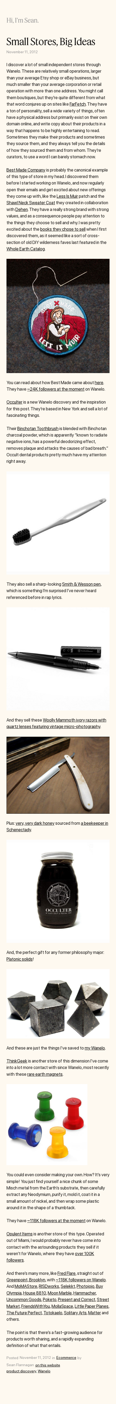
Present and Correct (76, 1299)
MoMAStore (26, 1286)
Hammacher (84, 1293)
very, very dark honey (35, 823)
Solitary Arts (75, 1312)
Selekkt (68, 1286)
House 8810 (34, 1293)
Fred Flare (66, 1273)
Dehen (21, 209)
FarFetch (78, 104)
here (99, 382)
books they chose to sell (63, 229)
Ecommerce (66, 1357)
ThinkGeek (16, 1061)
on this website (47, 1365)
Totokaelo (52, 1312)
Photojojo (85, 1286)
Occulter (14, 402)
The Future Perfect (24, 1312)
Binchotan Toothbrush (38, 428)
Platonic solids (19, 959)
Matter (94, 1312)
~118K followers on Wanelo (81, 1279)
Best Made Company (25, 170)
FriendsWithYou (35, 1306)
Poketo (49, 1299)
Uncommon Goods (23, 1299)
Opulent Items (19, 1234)
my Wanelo (95, 1048)
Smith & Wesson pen (81, 584)
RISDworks (49, 1286)
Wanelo (44, 1371)
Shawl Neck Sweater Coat (30, 202)
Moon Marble (60, 1293)
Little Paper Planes (91, 1306)
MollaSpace (62, 1306)
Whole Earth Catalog (25, 249)
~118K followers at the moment (56, 1220)
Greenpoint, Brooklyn (25, 1279)
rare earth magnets (45, 1074)
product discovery (21, 1371)
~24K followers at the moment (55, 389)
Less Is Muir (67, 196)
